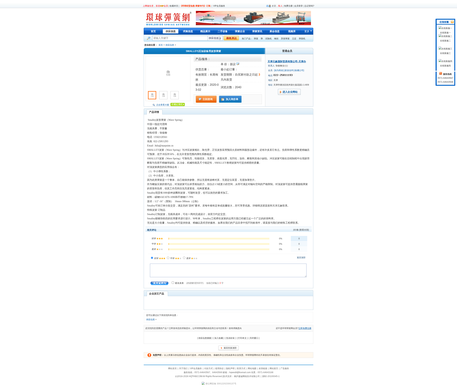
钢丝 (276, 38)
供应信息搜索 (204, 338)
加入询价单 (232, 99)
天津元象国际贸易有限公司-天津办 (287, 61)
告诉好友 (230, 338)
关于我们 (183, 368)
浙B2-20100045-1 (271, 376)
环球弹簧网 (168, 18)
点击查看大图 (162, 105)
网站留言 (274, 368)
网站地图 (252, 368)
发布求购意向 (235, 328)
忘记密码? (309, 6)
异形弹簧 (285, 38)
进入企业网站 (290, 91)
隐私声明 (230, 368)
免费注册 (288, 6)
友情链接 (263, 368)
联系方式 (241, 368)
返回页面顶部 (230, 348)
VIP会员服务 (219, 6)
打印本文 (242, 338)
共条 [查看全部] (301, 230)
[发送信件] (289, 70)
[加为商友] (279, 70)
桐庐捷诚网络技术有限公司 (247, 376)
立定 (294, 38)
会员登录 (298, 6)
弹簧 (256, 38)
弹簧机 (302, 38)
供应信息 (169, 45)
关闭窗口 (254, 338)
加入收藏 (218, 338)
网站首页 (172, 368)
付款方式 (208, 368)
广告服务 (284, 368)
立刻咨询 (208, 99)
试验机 (268, 38)
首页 (153, 31)
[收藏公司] (299, 70)
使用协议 (219, 368)
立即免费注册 (304, 328)
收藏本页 (174, 6)
